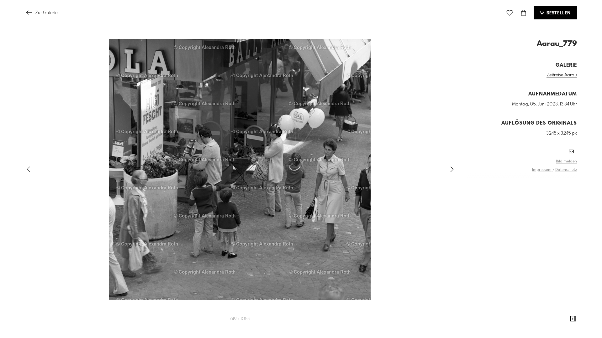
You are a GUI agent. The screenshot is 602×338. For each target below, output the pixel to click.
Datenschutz (566, 170)
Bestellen (558, 13)
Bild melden (566, 161)
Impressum (542, 170)
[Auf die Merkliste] (510, 13)
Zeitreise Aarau (562, 75)
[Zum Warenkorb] (523, 13)
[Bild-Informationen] (573, 319)
